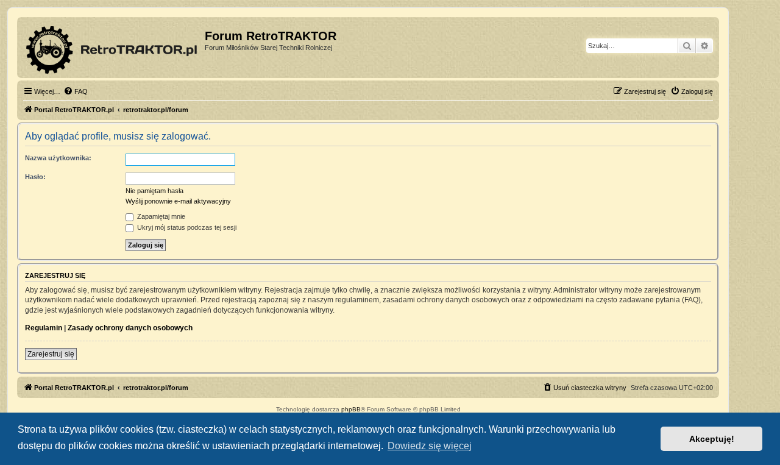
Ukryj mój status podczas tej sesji (185, 227)
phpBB (351, 409)
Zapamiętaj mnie (160, 216)
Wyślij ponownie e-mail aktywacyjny (178, 201)
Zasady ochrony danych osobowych (130, 328)
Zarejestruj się (50, 354)
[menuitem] (75, 91)
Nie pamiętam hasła (154, 190)
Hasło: (35, 176)
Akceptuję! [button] (711, 439)
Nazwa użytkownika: (58, 158)
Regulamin (43, 328)
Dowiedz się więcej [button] (430, 446)
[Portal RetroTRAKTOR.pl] (112, 47)
